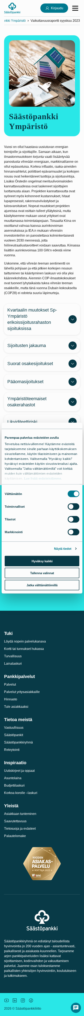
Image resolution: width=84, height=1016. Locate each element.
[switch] (73, 506)
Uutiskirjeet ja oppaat (19, 770)
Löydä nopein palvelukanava (25, 641)
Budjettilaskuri (14, 785)
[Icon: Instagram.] (22, 1000)
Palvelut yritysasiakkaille (22, 692)
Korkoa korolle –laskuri (20, 793)
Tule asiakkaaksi (16, 706)
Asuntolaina (12, 778)
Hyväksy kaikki (42, 561)
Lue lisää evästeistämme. (43, 478)
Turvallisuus (13, 656)
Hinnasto (10, 699)
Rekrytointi (12, 749)
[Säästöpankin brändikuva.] (6, 1000)
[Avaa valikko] (75, 8)
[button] (76, 1008)
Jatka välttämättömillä (42, 585)
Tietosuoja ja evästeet (20, 828)
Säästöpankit (13, 735)
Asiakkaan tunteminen (20, 814)
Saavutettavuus (15, 821)
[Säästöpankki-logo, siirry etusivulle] (12, 8)
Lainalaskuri (13, 663)
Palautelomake (15, 836)
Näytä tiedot (62, 548)
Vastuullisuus (13, 727)
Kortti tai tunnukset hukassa (24, 649)
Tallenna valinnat (42, 573)
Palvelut (10, 684)
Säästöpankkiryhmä (18, 742)
